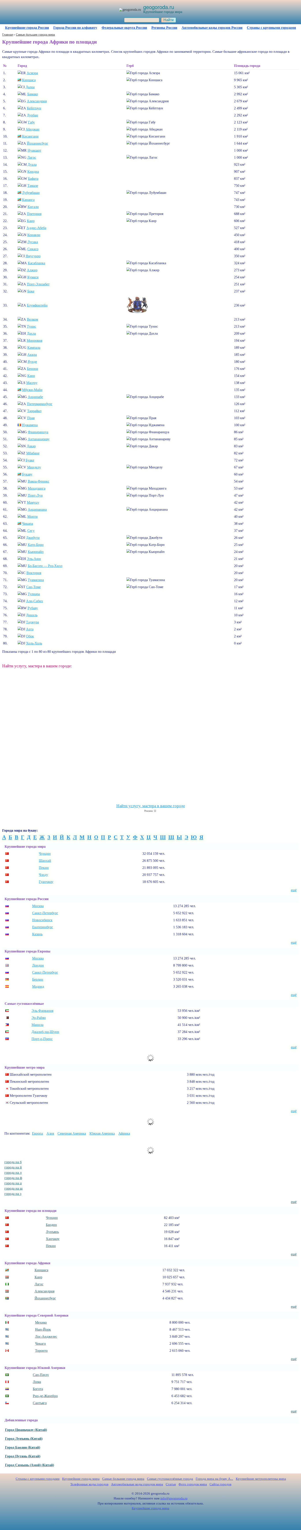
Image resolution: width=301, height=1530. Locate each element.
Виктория (33, 573)
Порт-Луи (35, 495)
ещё (294, 890)
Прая (31, 418)
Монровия (34, 340)
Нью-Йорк (43, 1329)
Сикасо (32, 249)
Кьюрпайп (36, 552)
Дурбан (32, 115)
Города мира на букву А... (214, 1478)
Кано (31, 376)
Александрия (37, 101)
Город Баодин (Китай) (22, 1447)
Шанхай (45, 860)
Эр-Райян (39, 1018)
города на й (13, 1167)
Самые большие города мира (123, 1478)
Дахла (31, 333)
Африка (124, 1133)
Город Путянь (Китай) (22, 1456)
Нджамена (30, 425)
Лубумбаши (31, 192)
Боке (30, 291)
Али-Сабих (34, 601)
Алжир (32, 270)
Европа (37, 1133)
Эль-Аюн (34, 559)
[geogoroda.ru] (130, 9)
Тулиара (34, 594)
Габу (31, 122)
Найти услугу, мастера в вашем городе (150, 806)
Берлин (37, 979)
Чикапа (27, 523)
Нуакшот (34, 150)
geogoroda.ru (158, 7)
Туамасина (36, 580)
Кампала (33, 347)
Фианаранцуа (38, 432)
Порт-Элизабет (38, 284)
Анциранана (37, 509)
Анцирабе (35, 397)
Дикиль (31, 615)
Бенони (32, 369)
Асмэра (32, 73)
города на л (13, 1172)
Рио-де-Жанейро (45, 1396)
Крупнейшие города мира (81, 1478)
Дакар (31, 446)
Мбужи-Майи (32, 390)
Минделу (34, 467)
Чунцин (45, 853)
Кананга (28, 200)
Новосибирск (42, 920)
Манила (37, 1025)
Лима (37, 1382)
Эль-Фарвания (42, 1011)
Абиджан (32, 129)
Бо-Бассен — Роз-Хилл (45, 566)
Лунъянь (52, 1232)
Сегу (31, 530)
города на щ (13, 1188)
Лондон (38, 965)
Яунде (32, 361)
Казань (37, 934)
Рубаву (33, 608)
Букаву (27, 474)
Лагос (31, 157)
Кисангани (30, 136)
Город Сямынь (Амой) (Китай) (29, 1465)
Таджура (32, 622)
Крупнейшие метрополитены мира (261, 1478)
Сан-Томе (33, 587)
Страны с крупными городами (271, 27)
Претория (34, 214)
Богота (38, 1389)
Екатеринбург (42, 927)
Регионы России (164, 27)
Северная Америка (72, 1133)
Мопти (32, 516)
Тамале (32, 185)
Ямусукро (33, 256)
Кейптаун (34, 108)
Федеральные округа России (124, 27)
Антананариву (39, 439)
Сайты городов (220, 1484)
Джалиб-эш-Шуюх (45, 1032)
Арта (29, 629)
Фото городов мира (192, 1484)
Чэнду (43, 875)
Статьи (171, 1484)
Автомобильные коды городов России (212, 27)
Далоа (30, 87)
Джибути (33, 537)
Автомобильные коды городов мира (137, 1484)
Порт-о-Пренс (42, 1039)
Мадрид (38, 986)
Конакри (33, 235)
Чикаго (40, 1343)
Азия (50, 1133)
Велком (32, 319)
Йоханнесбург (37, 143)
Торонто (41, 1350)
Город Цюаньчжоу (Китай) (26, 1430)
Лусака (32, 242)
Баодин (51, 1225)
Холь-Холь (34, 643)
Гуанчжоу (46, 882)
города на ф (13, 1178)
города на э (12, 1194)
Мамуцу (33, 502)
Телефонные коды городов (89, 1484)
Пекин (44, 868)
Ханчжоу (52, 1239)
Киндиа (33, 171)
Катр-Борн (36, 545)
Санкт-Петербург (45, 913)
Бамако (32, 94)
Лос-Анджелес (46, 1336)
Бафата (33, 178)
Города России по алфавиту (75, 27)
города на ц (13, 1183)
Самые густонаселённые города (170, 1478)
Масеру (31, 383)
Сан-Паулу (41, 1375)
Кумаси (33, 277)
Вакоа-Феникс (38, 481)
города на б (13, 1162)
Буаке (30, 460)
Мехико (41, 1322)
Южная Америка (102, 1133)
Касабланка (36, 263)
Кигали (33, 207)
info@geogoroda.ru (174, 1498)
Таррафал (34, 411)
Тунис (31, 326)
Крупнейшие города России (27, 27)
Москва (38, 906)
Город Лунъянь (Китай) (24, 1438)
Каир (31, 221)
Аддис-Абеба (36, 228)
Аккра (32, 354)
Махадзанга (36, 488)
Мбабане (32, 453)
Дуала (32, 164)
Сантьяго (40, 1403)
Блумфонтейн (37, 305)
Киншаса (29, 80)
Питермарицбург (39, 404)
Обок (30, 636)
